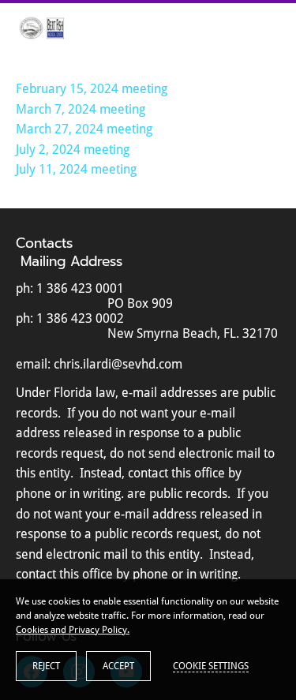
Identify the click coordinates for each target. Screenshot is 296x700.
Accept (118, 666)
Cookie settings (211, 666)
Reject (46, 666)
